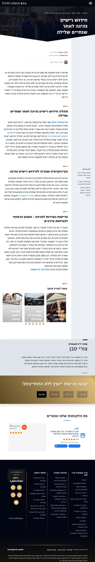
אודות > (84, 373)
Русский (70, 549)
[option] (56, 307)
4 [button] (33, 324)
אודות (83, 480)
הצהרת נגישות (51, 549)
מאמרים (83, 521)
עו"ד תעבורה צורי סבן (79, 474)
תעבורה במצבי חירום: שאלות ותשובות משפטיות (78, 533)
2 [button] (40, 324)
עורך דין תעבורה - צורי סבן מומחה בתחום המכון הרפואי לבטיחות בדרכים (65, 433)
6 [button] (26, 324)
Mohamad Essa (15, 426)
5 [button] (29, 324)
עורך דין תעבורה (25, 195)
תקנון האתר (62, 549)
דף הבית (84, 13)
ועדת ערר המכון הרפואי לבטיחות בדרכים (60, 499)
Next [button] (2, 307)
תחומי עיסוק (76, 13)
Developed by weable (15, 549)
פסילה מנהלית (38, 518)
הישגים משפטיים (79, 483)
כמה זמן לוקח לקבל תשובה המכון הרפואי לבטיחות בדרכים (59, 508)
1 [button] (43, 324)
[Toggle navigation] (90, 3)
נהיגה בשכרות (39, 490)
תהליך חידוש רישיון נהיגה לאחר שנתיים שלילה (84, 175)
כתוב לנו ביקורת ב (62, 446)
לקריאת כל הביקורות (74, 446)
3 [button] (36, 324)
